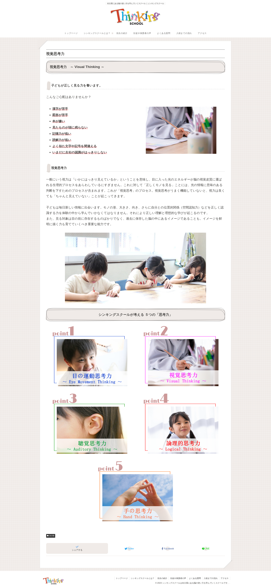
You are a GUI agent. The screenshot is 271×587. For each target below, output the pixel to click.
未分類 (51, 536)
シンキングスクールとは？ (142, 578)
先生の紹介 (162, 578)
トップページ (122, 578)
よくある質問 (195, 578)
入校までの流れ (211, 578)
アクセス (225, 578)
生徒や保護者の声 (178, 578)
